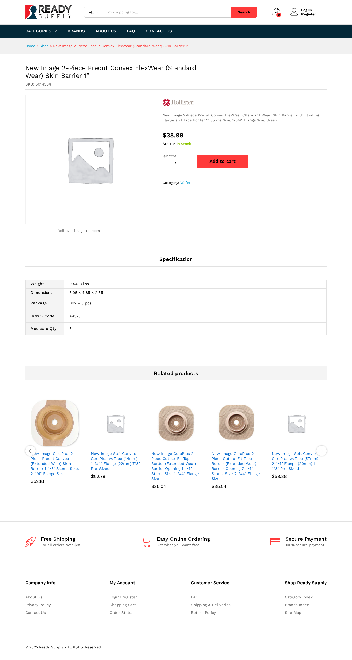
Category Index (299, 597)
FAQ (131, 31)
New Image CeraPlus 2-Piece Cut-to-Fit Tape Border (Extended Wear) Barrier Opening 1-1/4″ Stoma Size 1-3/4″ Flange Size (175, 466)
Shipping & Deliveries (211, 605)
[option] (55, 448)
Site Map (293, 612)
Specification (176, 259)
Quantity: (169, 155)
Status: (169, 144)
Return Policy (203, 612)
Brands (76, 31)
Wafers (186, 183)
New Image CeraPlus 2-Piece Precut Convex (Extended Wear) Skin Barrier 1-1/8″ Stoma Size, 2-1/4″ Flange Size (55, 463)
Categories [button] (38, 31)
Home (30, 46)
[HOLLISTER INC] (178, 102)
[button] (49, 445)
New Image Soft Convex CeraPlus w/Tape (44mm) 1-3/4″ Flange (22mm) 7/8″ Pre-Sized (115, 461)
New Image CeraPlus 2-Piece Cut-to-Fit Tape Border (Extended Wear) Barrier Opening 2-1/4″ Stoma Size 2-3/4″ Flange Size (236, 466)
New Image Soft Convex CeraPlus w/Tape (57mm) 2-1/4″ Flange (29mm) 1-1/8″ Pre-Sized (295, 461)
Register (308, 14)
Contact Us (159, 31)
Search (244, 12)
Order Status (121, 612)
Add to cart (222, 161)
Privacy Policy (38, 605)
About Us (105, 31)
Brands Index (297, 605)
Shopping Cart (123, 605)
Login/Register (123, 597)
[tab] (176, 261)
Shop (44, 46)
